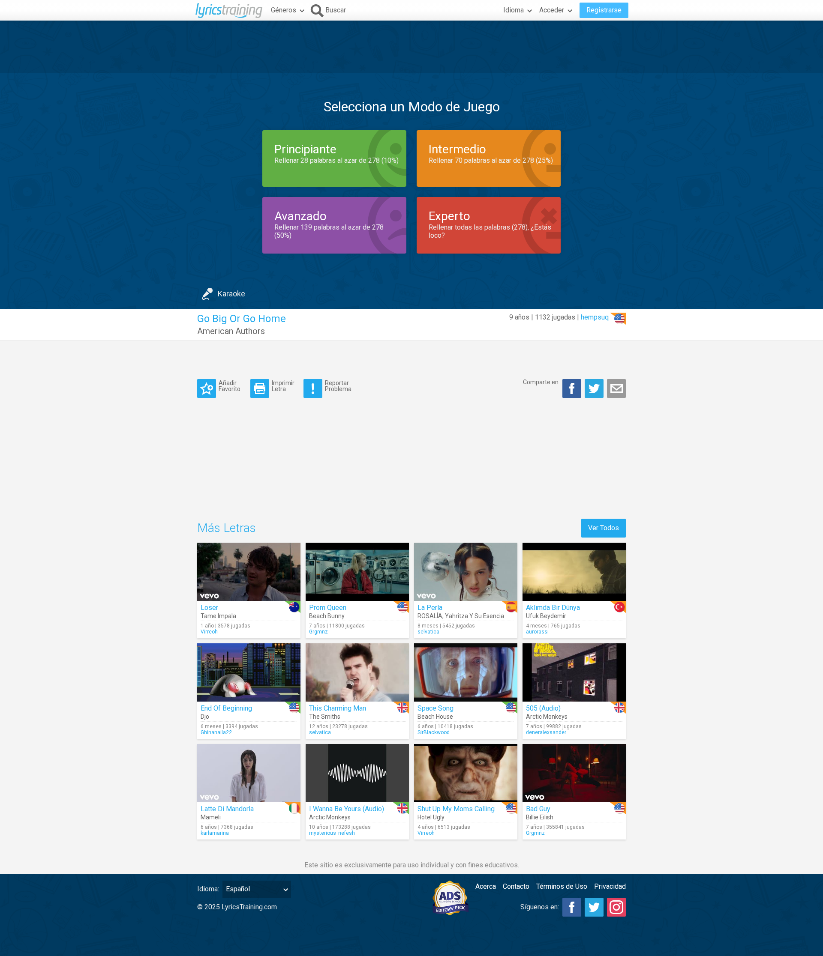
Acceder (551, 10)
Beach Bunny (327, 615)
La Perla (430, 607)
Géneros (283, 10)
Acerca (485, 886)
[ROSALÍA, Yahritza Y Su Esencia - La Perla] (465, 572)
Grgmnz (318, 632)
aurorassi (537, 632)
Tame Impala (218, 615)
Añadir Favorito (229, 385)
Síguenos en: (539, 907)
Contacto (516, 886)
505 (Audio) (543, 708)
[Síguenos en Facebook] (571, 907)
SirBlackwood (434, 732)
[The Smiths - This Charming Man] (357, 672)
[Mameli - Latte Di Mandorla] (248, 773)
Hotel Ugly (431, 817)
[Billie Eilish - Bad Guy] (574, 773)
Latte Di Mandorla (227, 809)
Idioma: (208, 889)
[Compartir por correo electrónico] (616, 388)
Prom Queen (327, 607)
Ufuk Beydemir (546, 615)
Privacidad (610, 886)
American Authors (231, 331)
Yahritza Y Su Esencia (474, 615)
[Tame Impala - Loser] (248, 572)
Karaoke (231, 293)
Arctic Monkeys (547, 716)
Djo (205, 716)
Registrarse (604, 10)
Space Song (436, 708)
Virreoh (209, 632)
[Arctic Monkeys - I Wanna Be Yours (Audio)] (357, 773)
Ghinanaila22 (216, 732)
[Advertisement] (411, 46)
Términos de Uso (561, 886)
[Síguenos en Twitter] (594, 907)
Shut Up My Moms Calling (456, 809)
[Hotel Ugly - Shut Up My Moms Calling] (465, 773)
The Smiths (324, 716)
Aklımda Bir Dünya (553, 607)
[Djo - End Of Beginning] (248, 672)
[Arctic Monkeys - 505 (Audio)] (574, 672)
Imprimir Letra (283, 385)
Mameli (211, 817)
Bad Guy (538, 809)
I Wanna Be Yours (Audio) (346, 809)
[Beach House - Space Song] (465, 672)
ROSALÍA (430, 615)
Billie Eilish (539, 817)
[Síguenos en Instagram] (616, 907)
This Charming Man (337, 708)
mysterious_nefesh (332, 833)
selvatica (428, 632)
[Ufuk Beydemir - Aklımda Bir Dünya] (574, 572)
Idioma (513, 10)
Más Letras (226, 528)
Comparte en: (541, 382)
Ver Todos (603, 528)
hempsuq (595, 317)
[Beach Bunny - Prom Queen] (357, 572)
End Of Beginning (226, 708)
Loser (209, 607)
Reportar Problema (338, 385)
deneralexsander (546, 732)
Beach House (435, 716)
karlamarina (215, 833)
